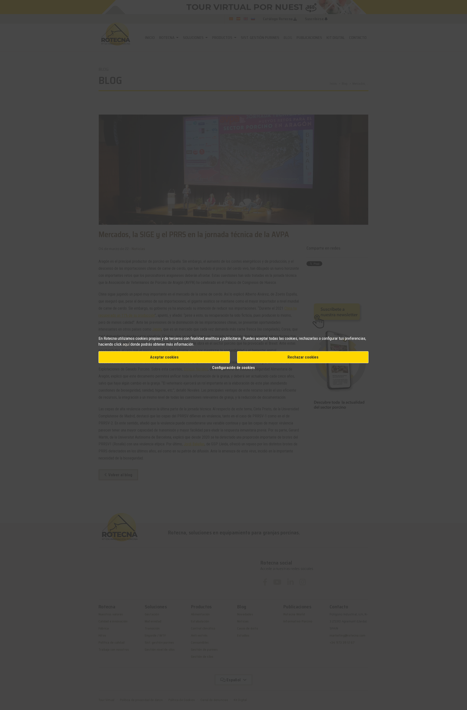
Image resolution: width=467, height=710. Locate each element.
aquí (126, 344)
